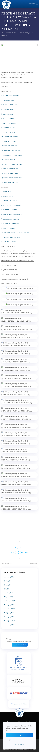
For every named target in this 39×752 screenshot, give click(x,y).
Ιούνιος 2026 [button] (8, 585)
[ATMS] (18, 681)
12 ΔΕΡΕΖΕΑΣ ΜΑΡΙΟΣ (8, 242)
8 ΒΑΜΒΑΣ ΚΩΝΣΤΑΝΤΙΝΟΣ (11, 223)
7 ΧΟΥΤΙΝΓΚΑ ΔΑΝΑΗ (8, 123)
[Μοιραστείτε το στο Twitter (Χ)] (17, 552)
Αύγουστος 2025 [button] (9, 625)
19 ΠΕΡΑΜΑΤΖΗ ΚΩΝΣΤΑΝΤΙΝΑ (12, 178)
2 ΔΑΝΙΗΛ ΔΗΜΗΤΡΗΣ (9, 196)
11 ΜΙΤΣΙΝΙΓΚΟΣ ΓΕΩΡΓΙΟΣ (10, 237)
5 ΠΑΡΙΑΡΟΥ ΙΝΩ (7, 114)
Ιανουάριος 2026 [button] (9, 605)
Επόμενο (33, 563)
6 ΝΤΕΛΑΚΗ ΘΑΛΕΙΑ (8, 118)
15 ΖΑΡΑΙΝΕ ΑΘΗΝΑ (8, 160)
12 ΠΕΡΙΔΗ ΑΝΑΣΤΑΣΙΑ (9, 146)
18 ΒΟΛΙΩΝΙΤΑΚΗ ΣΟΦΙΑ (9, 173)
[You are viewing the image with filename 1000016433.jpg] (19, 293)
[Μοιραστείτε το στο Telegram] (27, 552)
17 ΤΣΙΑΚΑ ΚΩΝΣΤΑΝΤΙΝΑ (10, 169)
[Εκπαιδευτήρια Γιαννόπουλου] (18, 663)
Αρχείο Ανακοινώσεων (20, 644)
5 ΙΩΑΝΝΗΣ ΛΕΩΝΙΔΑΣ (9, 210)
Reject (9, 739)
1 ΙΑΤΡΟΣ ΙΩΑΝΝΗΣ (8, 191)
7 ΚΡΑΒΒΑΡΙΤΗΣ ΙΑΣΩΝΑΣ (10, 219)
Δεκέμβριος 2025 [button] (9, 609)
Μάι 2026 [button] (7, 589)
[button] (33, 4)
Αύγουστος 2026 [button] (9, 577)
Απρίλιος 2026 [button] (8, 593)
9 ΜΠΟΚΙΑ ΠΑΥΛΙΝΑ (8, 132)
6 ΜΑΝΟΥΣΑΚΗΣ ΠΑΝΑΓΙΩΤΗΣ (12, 214)
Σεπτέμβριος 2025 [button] (9, 621)
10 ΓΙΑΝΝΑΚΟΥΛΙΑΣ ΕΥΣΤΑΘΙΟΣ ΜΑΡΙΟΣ (15, 233)
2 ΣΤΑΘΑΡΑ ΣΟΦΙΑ (7, 100)
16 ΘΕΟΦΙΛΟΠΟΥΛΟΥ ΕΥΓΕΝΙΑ (11, 164)
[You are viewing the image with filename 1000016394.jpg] (19, 288)
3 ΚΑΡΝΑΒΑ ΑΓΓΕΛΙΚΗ (9, 105)
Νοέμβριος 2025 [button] (9, 613)
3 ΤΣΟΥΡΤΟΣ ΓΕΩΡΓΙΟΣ (9, 201)
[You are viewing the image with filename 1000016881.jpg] (19, 304)
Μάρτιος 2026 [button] (8, 597)
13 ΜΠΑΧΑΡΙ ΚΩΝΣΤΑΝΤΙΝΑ (11, 150)
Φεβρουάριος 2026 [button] (10, 601)
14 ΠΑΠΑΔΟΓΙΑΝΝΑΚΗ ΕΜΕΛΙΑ (12, 155)
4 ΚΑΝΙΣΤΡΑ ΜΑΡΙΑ (8, 109)
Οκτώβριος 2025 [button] (9, 617)
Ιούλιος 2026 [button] (8, 581)
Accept (19, 735)
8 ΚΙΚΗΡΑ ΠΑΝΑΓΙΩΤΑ (9, 128)
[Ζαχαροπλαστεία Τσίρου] (19, 704)
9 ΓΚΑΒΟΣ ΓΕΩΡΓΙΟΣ (8, 228)
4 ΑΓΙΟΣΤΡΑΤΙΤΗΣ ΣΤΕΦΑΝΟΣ (11, 205)
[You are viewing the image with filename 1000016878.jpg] (19, 299)
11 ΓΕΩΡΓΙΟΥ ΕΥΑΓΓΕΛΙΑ (10, 141)
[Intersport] (18, 693)
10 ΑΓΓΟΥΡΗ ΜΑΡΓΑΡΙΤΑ (9, 137)
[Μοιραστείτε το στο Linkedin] (22, 552)
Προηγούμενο (7, 563)
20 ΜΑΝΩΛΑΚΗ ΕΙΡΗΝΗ (9, 182)
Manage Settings (19, 744)
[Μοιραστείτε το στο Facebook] (12, 552)
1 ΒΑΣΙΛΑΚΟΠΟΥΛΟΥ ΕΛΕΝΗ (11, 96)
